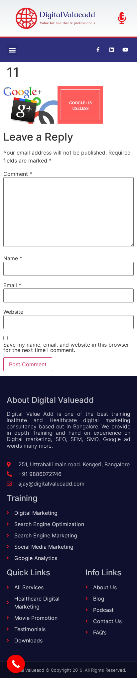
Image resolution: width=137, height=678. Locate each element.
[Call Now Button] (16, 664)
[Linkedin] (112, 50)
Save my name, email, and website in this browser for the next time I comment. (66, 347)
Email (12, 285)
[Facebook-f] (98, 50)
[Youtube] (125, 50)
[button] (12, 49)
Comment (17, 173)
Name (12, 258)
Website (13, 311)
